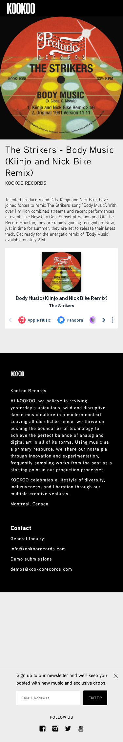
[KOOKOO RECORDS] (27, 8)
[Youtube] (81, 728)
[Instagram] (55, 728)
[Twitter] (68, 728)
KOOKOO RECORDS (25, 183)
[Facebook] (42, 728)
